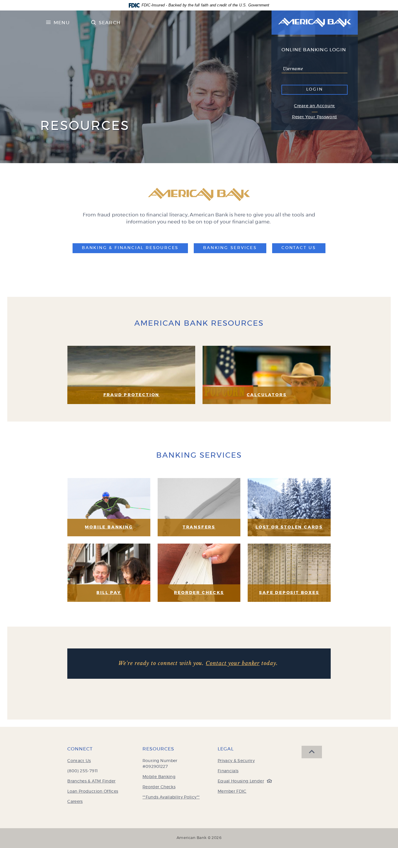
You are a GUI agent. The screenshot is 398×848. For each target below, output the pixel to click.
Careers (74, 802)
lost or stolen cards (289, 527)
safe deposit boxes (289, 593)
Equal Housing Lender (243, 781)
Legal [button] (226, 749)
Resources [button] (158, 749)
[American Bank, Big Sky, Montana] (314, 22)
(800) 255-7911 (82, 771)
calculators (267, 395)
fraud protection (131, 395)
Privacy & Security (236, 761)
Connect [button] (80, 749)
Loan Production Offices (92, 791)
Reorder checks (199, 593)
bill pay (108, 593)
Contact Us (79, 761)
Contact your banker (233, 663)
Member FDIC (232, 791)
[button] (130, 248)
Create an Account (314, 106)
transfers (199, 527)
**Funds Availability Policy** (171, 797)
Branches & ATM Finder (91, 781)
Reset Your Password (314, 117)
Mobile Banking (109, 527)
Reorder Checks (158, 787)
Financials (228, 771)
